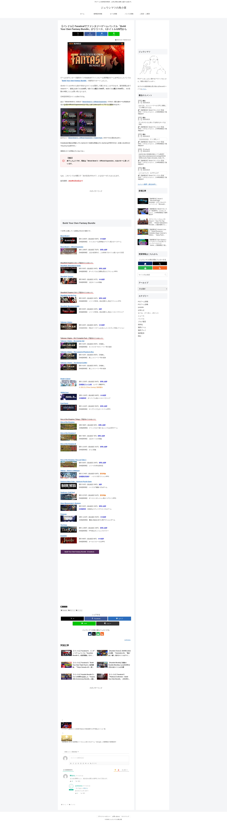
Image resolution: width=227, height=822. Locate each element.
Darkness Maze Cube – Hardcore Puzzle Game (76, 481)
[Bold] (71, 763)
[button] (107, 624)
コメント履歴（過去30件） (147, 184)
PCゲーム (72, 610)
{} (93, 763)
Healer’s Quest (65, 378)
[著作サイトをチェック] (90, 634)
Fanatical (65, 610)
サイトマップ (125, 816)
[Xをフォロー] (94, 634)
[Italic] (73, 763)
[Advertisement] (95, 204)
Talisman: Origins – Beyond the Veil (72, 341)
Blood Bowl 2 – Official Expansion (94, 102)
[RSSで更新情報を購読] (102, 634)
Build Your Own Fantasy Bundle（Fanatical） (80, 552)
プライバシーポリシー (104, 816)
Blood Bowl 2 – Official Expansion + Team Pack (85, 138)
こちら (144, 89)
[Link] (90, 763)
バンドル (65, 606)
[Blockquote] (86, 763)
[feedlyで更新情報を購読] (98, 634)
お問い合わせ (116, 816)
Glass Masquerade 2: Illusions (70, 503)
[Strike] (78, 763)
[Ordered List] (81, 763)
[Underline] (76, 763)
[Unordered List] (83, 763)
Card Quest (64, 403)
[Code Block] (88, 763)
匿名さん (85, 788)
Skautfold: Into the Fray (68, 295)
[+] (95, 763)
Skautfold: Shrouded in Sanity (70, 265)
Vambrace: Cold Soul (67, 492)
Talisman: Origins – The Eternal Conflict (73, 363)
